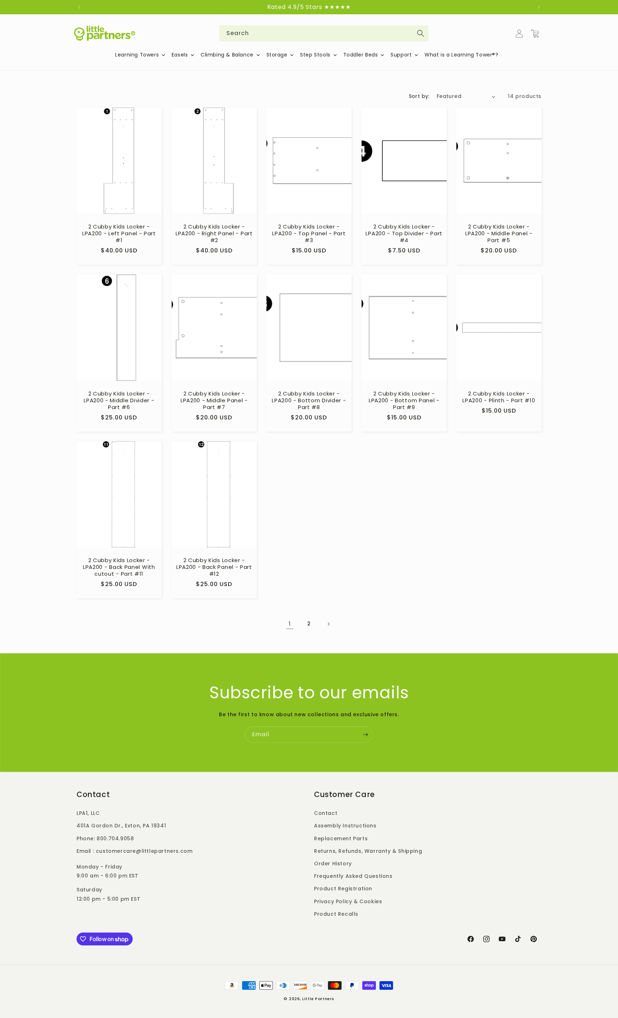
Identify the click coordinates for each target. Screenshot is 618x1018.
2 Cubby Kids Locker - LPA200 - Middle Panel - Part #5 (499, 233)
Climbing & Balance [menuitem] (227, 54)
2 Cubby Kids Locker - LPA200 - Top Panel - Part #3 (308, 233)
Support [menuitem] (401, 54)
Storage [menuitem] (277, 54)
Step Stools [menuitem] (315, 54)
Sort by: (419, 96)
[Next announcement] (539, 7)
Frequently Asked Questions (353, 876)
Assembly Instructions (345, 826)
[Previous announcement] (79, 7)
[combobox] (323, 33)
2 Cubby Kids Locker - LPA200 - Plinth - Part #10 (499, 397)
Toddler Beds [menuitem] (360, 54)
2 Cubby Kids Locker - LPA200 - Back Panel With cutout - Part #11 (119, 567)
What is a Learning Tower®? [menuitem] (462, 54)
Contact (325, 813)
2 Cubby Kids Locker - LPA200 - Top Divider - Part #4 (404, 233)
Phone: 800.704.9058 (105, 838)
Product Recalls (336, 914)
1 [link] (290, 624)
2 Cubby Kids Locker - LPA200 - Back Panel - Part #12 (214, 567)
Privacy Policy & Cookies (348, 901)
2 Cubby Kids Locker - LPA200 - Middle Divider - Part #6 (119, 400)
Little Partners (318, 999)
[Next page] (328, 624)
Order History (333, 863)
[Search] (420, 33)
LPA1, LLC (88, 813)
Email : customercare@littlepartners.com (134, 851)
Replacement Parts (341, 838)
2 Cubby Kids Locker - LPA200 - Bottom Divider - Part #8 (309, 400)
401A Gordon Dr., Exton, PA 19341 (121, 826)
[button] (535, 33)
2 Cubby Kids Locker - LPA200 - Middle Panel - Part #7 (213, 400)
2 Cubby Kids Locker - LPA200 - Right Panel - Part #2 (214, 233)
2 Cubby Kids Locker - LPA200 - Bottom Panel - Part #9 (404, 400)
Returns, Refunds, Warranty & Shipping (368, 851)
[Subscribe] (365, 734)
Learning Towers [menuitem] (137, 54)
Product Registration (343, 888)
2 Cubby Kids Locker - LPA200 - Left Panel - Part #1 (119, 233)
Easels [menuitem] (180, 54)
